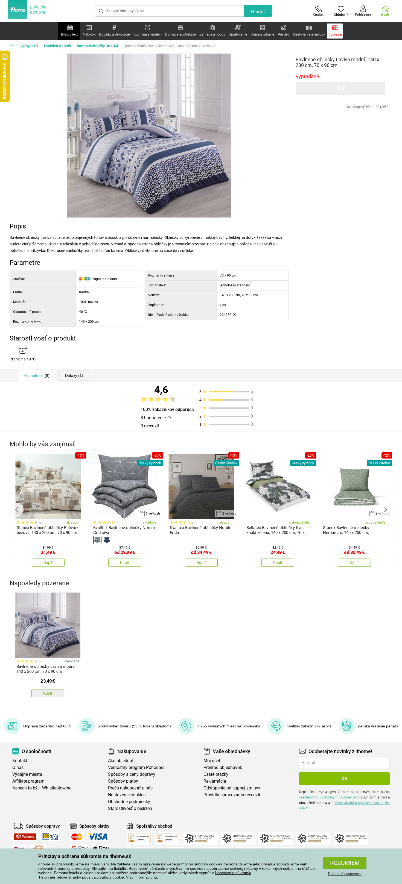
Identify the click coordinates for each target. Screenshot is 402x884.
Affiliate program (28, 781)
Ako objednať (121, 761)
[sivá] (97, 540)
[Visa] (98, 836)
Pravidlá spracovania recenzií (231, 795)
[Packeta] (24, 836)
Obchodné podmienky (129, 802)
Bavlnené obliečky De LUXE (98, 46)
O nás (18, 767)
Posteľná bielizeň (57, 46)
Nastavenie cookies (126, 795)
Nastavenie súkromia (233, 873)
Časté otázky (215, 774)
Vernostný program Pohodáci (136, 767)
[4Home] (13, 45)
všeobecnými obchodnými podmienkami (329, 797)
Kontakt (19, 761)
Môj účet (211, 761)
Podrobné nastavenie (345, 874)
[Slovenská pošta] (49, 836)
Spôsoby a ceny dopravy (131, 774)
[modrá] (107, 540)
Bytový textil (28, 46)
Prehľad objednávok (222, 767)
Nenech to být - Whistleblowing (42, 788)
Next (385, 509)
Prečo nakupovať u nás (130, 788)
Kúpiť (340, 88)
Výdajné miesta (27, 774)
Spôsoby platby (123, 781)
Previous (17, 509)
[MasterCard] (77, 836)
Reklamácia (214, 781)
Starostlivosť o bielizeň (130, 808)
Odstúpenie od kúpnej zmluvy (231, 788)
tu (155, 877)
